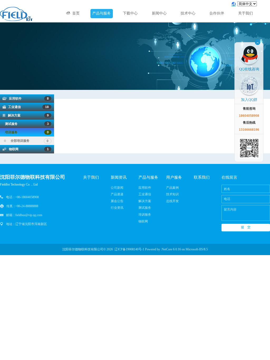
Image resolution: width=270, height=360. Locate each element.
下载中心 (130, 13)
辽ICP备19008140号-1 (129, 249)
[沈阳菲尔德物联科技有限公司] (16, 14)
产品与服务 (101, 13)
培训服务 (26, 132)
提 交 (245, 227)
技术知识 (172, 194)
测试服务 (26, 124)
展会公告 (117, 201)
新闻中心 (159, 13)
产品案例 (172, 187)
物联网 (28, 149)
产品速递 (117, 194)
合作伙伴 (216, 13)
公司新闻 (117, 187)
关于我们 (245, 13)
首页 (75, 13)
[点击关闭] (257, 42)
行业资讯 (117, 208)
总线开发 (172, 201)
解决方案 (27, 115)
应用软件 (28, 98)
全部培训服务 (26, 141)
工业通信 (27, 107)
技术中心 (188, 13)
